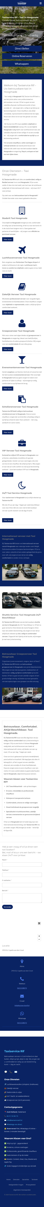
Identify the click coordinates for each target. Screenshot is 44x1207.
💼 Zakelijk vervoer (11, 1088)
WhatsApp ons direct (14, 1124)
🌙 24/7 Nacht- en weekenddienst (16, 1096)
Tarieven (35, 1179)
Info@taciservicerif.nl (22, 1005)
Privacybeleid (30, 1185)
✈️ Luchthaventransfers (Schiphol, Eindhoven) (21, 1084)
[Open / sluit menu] (40, 3)
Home (8, 1179)
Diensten (16, 1179)
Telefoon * (5, 870)
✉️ (15, 1071)
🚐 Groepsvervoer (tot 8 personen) (17, 1100)
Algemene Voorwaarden (22, 1190)
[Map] (22, 931)
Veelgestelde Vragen (16, 1185)
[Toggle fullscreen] (39, 923)
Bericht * (5, 890)
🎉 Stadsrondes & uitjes (13, 1092)
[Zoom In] (39, 936)
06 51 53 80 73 (12, 1116)
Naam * (4, 860)
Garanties (25, 1179)
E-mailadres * (7, 880)
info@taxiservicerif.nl (14, 1120)
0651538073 (22, 988)
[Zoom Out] (39, 939)
